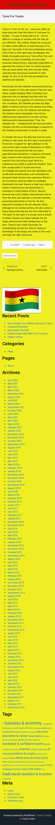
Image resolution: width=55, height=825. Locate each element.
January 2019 (14, 471)
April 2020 (13, 420)
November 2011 (16, 690)
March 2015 (13, 572)
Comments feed (16, 797)
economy (33, 732)
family (31, 736)
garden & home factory (29, 740)
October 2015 (15, 552)
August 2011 (14, 700)
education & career (15, 736)
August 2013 (14, 633)
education (42, 731)
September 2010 (16, 707)
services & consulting (33, 765)
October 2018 (15, 481)
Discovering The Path (18, 330)
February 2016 (15, 538)
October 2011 (15, 694)
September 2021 (16, 407)
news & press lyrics (35, 758)
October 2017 (15, 501)
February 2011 (15, 704)
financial (46, 736)
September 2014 (16, 592)
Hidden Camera (15, 337)
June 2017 (13, 511)
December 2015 (16, 545)
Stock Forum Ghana (28, 4)
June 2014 (13, 599)
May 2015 (12, 565)
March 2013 (13, 650)
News (42, 244)
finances (39, 736)
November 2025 (16, 393)
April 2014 (13, 606)
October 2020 (15, 410)
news (19, 758)
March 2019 (13, 464)
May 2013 (12, 643)
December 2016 (16, 522)
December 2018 (16, 474)
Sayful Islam (29, 818)
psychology (7, 765)
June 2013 (13, 640)
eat (29, 732)
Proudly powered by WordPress (19, 815)
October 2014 (15, 589)
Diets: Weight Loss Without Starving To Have (30, 323)
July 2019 (12, 451)
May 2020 (12, 417)
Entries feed (14, 794)
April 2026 (13, 387)
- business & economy (22, 723)
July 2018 (12, 491)
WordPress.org (15, 800)
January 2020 (14, 431)
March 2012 (13, 683)
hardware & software (17, 744)
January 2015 (14, 579)
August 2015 (14, 559)
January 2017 (14, 518)
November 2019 (16, 437)
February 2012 (15, 687)
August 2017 (14, 505)
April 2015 (13, 569)
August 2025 (14, 397)
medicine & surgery (24, 753)
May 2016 (12, 535)
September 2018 (16, 484)
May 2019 (12, 457)
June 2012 (13, 677)
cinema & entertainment (42, 728)
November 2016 (16, 525)
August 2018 (14, 488)
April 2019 (13, 461)
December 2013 (16, 619)
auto (17, 728)
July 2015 (12, 562)
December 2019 (16, 434)
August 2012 (14, 670)
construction (8, 731)
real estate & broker (18, 765)
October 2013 (15, 626)
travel (16, 774)
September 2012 (16, 667)
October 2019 (15, 441)
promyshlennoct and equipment (33, 762)
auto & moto (10, 255)
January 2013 (14, 657)
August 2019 (14, 447)
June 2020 (13, 414)
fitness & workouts (9, 740)
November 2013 (16, 623)
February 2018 (15, 498)
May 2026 (12, 383)
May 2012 (12, 680)
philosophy (18, 762)
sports (43, 765)
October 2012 (15, 663)
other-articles (7, 762)
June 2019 (13, 454)
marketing (7, 753)
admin (16, 244)
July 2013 (12, 636)
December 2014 (16, 582)
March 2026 (13, 390)
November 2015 (16, 549)
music (12, 758)
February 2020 (15, 427)
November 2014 (16, 586)
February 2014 (15, 613)
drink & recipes (21, 732)
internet (24, 749)
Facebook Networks (18, 327)
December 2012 (16, 660)
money (39, 754)
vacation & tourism (36, 774)
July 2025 (12, 400)
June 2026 (13, 380)
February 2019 (15, 468)
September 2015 (16, 555)
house (46, 744)
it (49, 749)
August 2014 (14, 596)
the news (35, 769)
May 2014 (12, 603)
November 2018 (16, 478)
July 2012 (12, 673)
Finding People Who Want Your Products (28, 333)
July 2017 (12, 508)
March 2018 (13, 495)
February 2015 (15, 576)
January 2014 (14, 616)
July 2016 (12, 528)
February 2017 (15, 515)
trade (6, 774)
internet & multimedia (39, 749)
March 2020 (13, 424)
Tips (42, 769)
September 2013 (16, 630)
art (13, 728)
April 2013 (13, 646)
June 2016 (13, 532)
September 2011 (16, 697)
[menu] (5, 4)
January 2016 (14, 542)
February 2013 (15, 653)
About (11, 365)
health (38, 744)
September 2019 (16, 444)
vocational (6, 779)
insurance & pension (10, 749)
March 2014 (13, 609)
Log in (11, 790)
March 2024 (13, 404)
